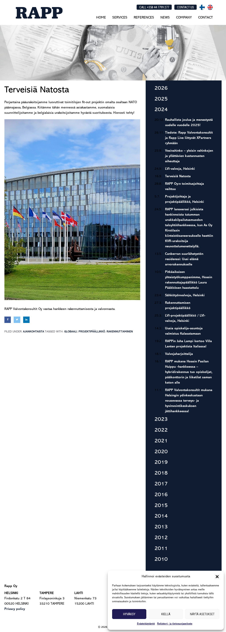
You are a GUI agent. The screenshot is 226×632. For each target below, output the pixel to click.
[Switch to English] (210, 7)
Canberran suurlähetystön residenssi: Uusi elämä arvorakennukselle (184, 259)
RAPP (38, 12)
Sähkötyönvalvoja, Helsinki (185, 295)
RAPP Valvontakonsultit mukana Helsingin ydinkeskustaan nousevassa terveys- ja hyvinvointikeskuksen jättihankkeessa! (188, 401)
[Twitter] (17, 320)
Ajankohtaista (33, 331)
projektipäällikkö (92, 331)
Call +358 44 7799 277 (154, 7)
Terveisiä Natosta (178, 176)
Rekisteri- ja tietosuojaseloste (174, 624)
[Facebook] (7, 320)
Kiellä (165, 614)
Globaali (70, 331)
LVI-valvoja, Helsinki (180, 169)
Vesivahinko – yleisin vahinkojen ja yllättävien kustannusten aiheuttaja (189, 156)
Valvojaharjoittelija (179, 354)
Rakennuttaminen (120, 331)
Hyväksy (129, 614)
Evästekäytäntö (146, 624)
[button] (217, 576)
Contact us (185, 7)
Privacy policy (14, 609)
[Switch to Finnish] (202, 7)
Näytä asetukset (202, 614)
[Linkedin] (26, 320)
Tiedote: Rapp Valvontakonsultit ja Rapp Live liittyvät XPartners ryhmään (189, 138)
